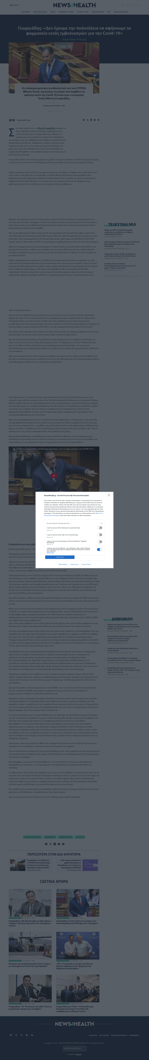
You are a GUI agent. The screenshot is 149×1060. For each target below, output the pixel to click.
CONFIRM (60, 557)
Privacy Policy (86, 564)
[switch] (99, 527)
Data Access (74, 564)
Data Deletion (63, 564)
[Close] (109, 496)
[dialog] (74, 530)
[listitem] (74, 523)
